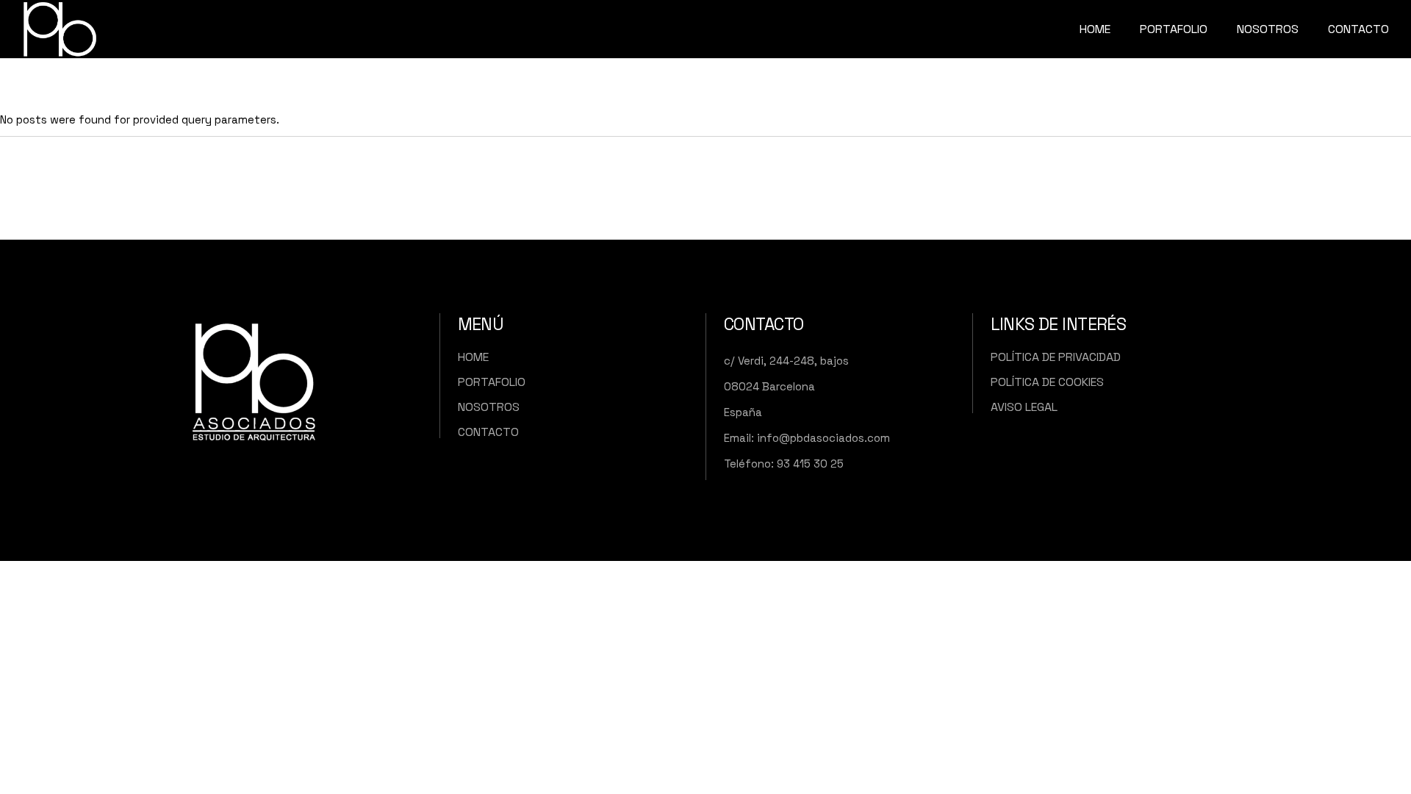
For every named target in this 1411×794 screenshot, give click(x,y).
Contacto (488, 432)
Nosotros (489, 407)
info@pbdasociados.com (823, 438)
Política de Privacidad (1056, 357)
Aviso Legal (1024, 407)
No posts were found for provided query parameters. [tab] (139, 119)
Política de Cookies (1047, 382)
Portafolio (491, 382)
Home (473, 357)
